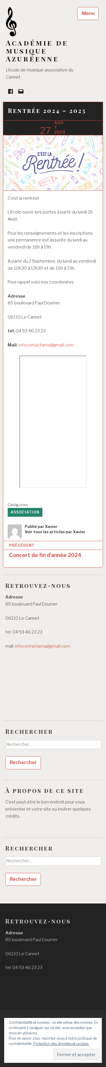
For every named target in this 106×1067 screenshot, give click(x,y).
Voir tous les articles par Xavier (55, 532)
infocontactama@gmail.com (46, 345)
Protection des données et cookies (61, 1043)
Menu (88, 13)
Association (25, 512)
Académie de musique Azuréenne (37, 51)
